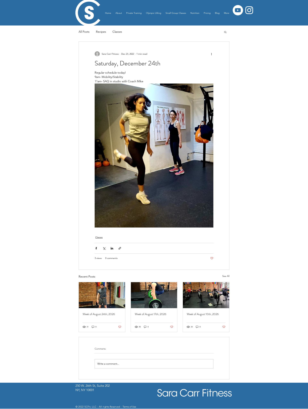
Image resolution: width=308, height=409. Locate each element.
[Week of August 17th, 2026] (154, 295)
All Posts (84, 32)
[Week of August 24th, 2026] (102, 295)
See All (225, 276)
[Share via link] (119, 248)
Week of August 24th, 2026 (99, 314)
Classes (117, 32)
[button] (225, 32)
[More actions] (211, 54)
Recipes (101, 32)
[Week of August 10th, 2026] (206, 295)
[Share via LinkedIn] (111, 248)
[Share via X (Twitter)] (104, 248)
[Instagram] (249, 10)
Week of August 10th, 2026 (203, 314)
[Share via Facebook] (96, 248)
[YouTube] (238, 10)
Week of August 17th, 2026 (150, 314)
